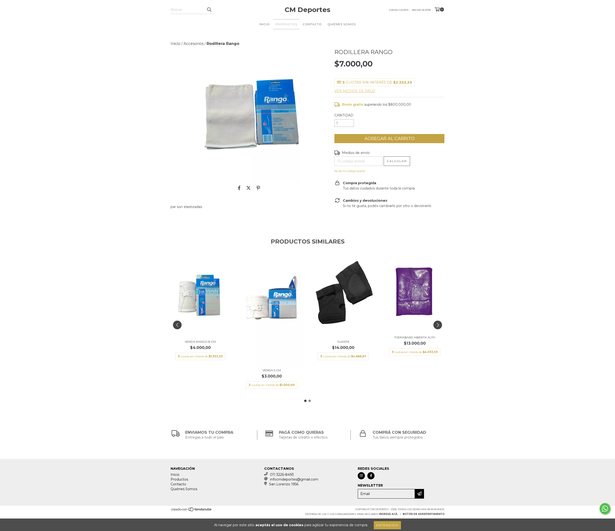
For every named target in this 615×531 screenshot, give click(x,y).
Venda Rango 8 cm (200, 341)
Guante (343, 341)
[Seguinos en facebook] (371, 475)
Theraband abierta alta (414, 337)
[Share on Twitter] (248, 187)
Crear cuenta (398, 10)
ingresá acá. (388, 514)
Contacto (312, 24)
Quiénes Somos (341, 24)
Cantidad (343, 115)
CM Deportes (307, 10)
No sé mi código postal (349, 171)
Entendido (387, 525)
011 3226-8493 (282, 474)
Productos (286, 24)
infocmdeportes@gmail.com (294, 479)
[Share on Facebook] (239, 187)
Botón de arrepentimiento (423, 514)
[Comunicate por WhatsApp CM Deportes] (605, 508)
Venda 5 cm (272, 370)
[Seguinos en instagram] (361, 475)
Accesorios (193, 43)
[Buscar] (209, 9)
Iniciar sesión (421, 10)
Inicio (264, 24)
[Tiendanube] (192, 510)
